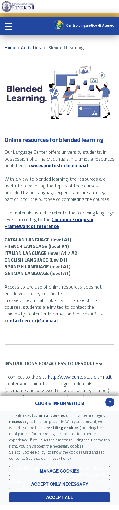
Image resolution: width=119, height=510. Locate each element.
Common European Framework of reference (49, 223)
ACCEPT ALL (59, 497)
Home (10, 47)
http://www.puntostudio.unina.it (80, 376)
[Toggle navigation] (8, 26)
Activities (31, 47)
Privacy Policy (59, 458)
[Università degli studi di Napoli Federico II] (18, 5)
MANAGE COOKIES (59, 471)
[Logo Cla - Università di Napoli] (83, 25)
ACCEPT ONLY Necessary (59, 484)
